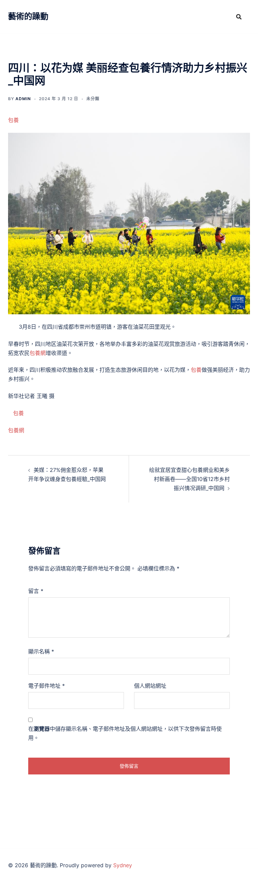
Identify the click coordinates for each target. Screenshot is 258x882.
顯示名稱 (41, 651)
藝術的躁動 (28, 16)
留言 (35, 591)
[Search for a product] (239, 16)
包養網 (38, 353)
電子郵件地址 (46, 685)
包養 (13, 120)
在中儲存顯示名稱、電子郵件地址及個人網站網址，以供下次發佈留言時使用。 (125, 733)
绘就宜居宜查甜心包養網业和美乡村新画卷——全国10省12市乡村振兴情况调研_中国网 (189, 479)
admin (23, 98)
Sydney (122, 865)
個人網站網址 (150, 685)
